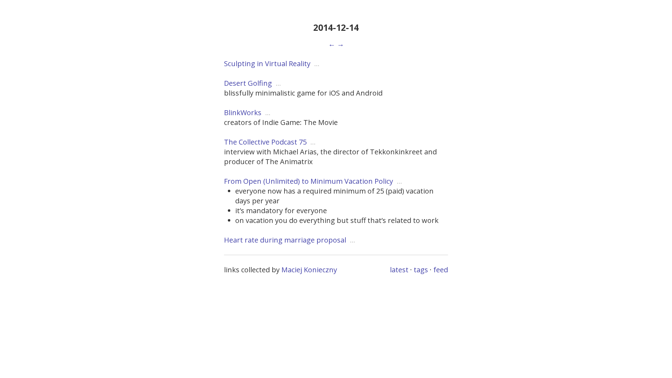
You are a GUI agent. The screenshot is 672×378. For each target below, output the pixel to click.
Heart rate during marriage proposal (285, 240)
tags (421, 269)
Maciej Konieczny (309, 269)
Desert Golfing (248, 83)
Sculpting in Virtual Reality (267, 63)
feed (440, 269)
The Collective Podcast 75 (265, 142)
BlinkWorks (242, 112)
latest (399, 269)
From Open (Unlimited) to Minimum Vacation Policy (308, 181)
